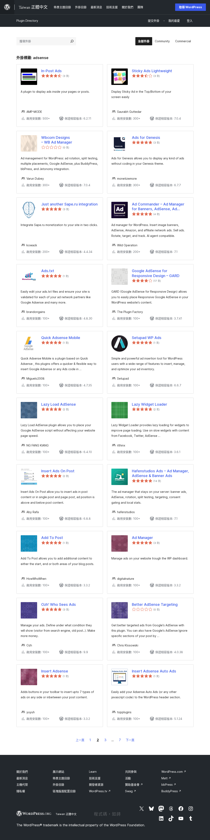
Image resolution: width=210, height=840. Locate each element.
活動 (128, 778)
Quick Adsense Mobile (60, 338)
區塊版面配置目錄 (64, 791)
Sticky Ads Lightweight (152, 71)
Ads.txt (47, 271)
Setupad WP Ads (146, 338)
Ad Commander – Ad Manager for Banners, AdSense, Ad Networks (158, 206)
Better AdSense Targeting (155, 604)
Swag (130, 791)
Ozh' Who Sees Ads (58, 604)
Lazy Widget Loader (149, 404)
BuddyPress (171, 791)
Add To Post (52, 537)
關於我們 (22, 771)
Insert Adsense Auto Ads (154, 671)
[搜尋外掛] (72, 41)
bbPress (168, 784)
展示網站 (58, 771)
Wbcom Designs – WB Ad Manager (56, 139)
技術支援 (94, 778)
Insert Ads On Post (57, 471)
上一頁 (80, 740)
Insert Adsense (54, 671)
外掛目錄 (58, 784)
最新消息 (22, 778)
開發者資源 (96, 784)
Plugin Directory (27, 20)
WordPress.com (173, 771)
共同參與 (131, 771)
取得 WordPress (190, 7)
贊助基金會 (134, 784)
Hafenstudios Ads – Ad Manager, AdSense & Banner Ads (160, 473)
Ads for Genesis (146, 137)
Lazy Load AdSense (58, 404)
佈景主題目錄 (61, 778)
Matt (166, 778)
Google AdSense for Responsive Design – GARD (155, 273)
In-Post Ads (51, 71)
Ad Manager (142, 537)
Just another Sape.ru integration (69, 204)
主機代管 (22, 784)
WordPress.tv (100, 791)
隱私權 (20, 791)
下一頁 (130, 740)
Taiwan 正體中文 (66, 814)
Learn (93, 771)
